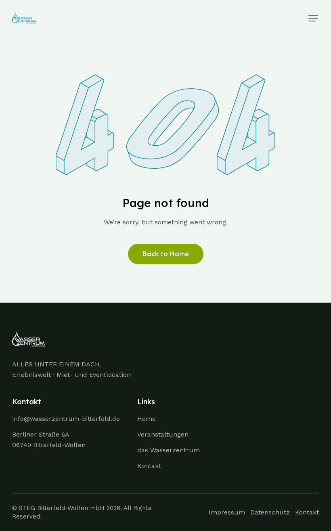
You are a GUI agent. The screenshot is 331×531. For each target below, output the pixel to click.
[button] (313, 18)
